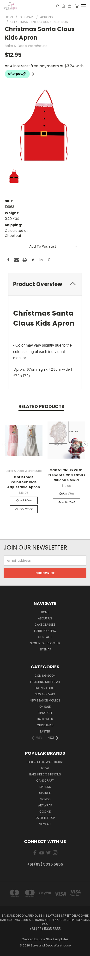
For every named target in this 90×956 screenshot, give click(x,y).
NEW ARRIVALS (45, 694)
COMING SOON (45, 676)
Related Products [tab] (41, 406)
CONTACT (45, 637)
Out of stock (23, 509)
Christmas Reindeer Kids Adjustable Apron (23, 482)
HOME (45, 612)
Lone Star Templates (53, 939)
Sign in (35, 643)
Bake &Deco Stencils (45, 774)
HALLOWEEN (45, 719)
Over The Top (45, 818)
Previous (5, 444)
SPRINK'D (45, 793)
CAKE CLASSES (45, 625)
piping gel (45, 713)
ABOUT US (45, 618)
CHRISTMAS (45, 725)
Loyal (45, 768)
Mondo (45, 799)
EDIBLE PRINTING (45, 631)
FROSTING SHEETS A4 (45, 682)
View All (45, 824)
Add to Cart (66, 502)
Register (53, 643)
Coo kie (45, 812)
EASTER (45, 731)
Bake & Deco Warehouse (45, 762)
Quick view (23, 500)
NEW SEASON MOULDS (45, 700)
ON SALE (45, 707)
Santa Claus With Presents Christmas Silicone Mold (66, 475)
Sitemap (45, 649)
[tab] (45, 284)
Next (85, 444)
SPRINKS (45, 787)
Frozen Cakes (45, 688)
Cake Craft (45, 781)
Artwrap (45, 805)
